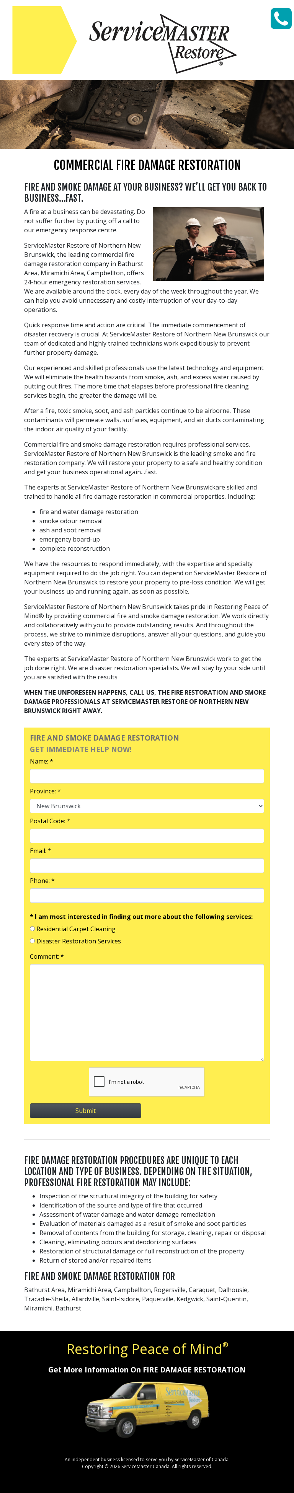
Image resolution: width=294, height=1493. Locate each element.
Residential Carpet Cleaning (76, 929)
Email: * (40, 851)
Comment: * (47, 956)
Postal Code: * (50, 821)
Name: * (41, 761)
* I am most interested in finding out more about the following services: (141, 916)
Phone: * (42, 880)
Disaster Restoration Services (78, 941)
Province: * (45, 791)
